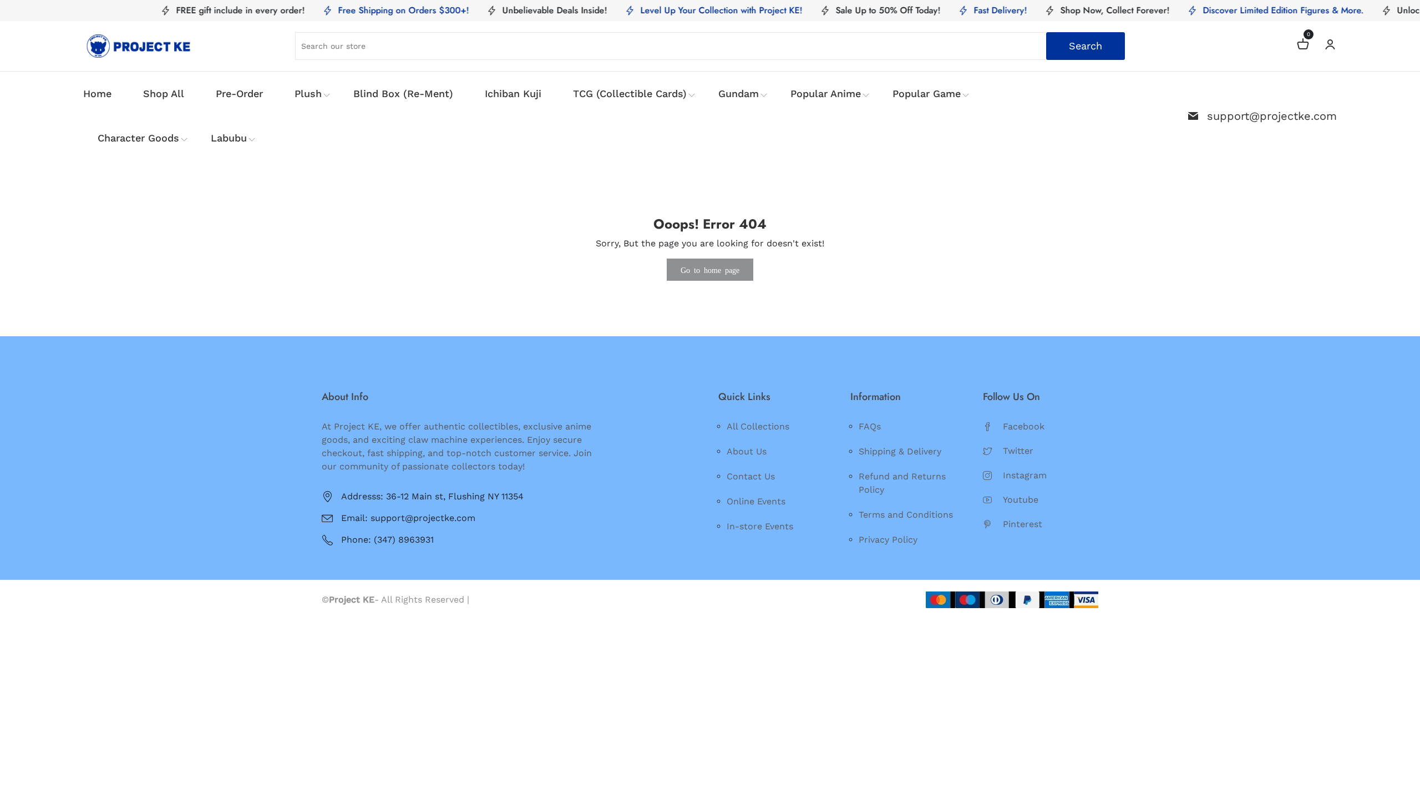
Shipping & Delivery (900, 451)
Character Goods (138, 138)
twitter (1018, 451)
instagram (1025, 475)
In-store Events (760, 526)
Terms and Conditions (906, 514)
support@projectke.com (1272, 116)
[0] (1303, 45)
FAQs (870, 426)
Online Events (756, 501)
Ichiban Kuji (513, 93)
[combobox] (710, 46)
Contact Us (751, 476)
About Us (747, 451)
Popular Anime (825, 93)
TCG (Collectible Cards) (630, 93)
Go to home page (710, 270)
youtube (1020, 499)
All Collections (758, 426)
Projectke (492, 599)
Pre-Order (239, 93)
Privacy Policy (888, 539)
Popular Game (926, 93)
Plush (308, 93)
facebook (1023, 426)
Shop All (163, 93)
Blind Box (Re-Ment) (403, 93)
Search (1085, 46)
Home (97, 93)
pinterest (1022, 524)
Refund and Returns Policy (902, 483)
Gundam (738, 93)
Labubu (229, 138)
